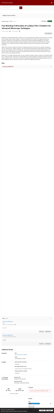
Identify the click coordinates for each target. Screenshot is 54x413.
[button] (27, 66)
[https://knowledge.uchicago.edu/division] (20, 377)
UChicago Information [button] (5, 378)
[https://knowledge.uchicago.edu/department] (22, 381)
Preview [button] (42, 331)
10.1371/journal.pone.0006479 (21, 354)
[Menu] (51, 3)
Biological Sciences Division (9, 15)
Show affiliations (48, 33)
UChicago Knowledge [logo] (7, 2)
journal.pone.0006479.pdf (8, 321)
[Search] (20, 7)
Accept (42, 410)
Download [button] (48, 331)
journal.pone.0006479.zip (8, 335)
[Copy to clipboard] (50, 403)
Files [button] (5, 318)
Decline (49, 410)
